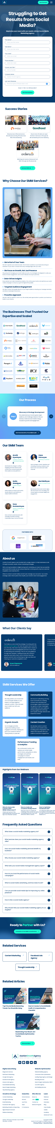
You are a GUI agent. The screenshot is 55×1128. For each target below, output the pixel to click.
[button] (27, 832)
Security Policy (47, 1123)
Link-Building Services (40, 1087)
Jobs (35, 1099)
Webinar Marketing (7, 1112)
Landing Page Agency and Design (43, 1077)
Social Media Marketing (9, 1084)
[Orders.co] (27, 149)
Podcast (46, 1099)
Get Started (43, 2)
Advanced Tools (48, 1115)
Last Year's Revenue (10, 81)
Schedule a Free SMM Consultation (26, 931)
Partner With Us (26, 168)
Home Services (26, 1097)
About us (34, 1097)
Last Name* (8, 46)
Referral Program (36, 1104)
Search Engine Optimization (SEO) (43, 1082)
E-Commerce (25, 1107)
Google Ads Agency (8, 1077)
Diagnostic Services (8, 1072)
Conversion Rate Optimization (43, 1074)
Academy (46, 1112)
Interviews (46, 1102)
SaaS (23, 1104)
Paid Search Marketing (8, 1074)
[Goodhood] (39, 123)
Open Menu (51, 2)
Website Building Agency (41, 1072)
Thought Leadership (8, 1099)
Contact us (35, 1102)
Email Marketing (7, 1102)
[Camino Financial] (16, 123)
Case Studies (47, 1107)
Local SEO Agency (39, 1084)
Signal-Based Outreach (9, 1109)
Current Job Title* (10, 67)
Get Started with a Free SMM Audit (26, 433)
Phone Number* (9, 60)
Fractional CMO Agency (9, 1104)
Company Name (9, 74)
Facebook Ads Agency (8, 1079)
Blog (45, 1104)
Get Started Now (27, 92)
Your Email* (8, 53)
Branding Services (39, 1079)
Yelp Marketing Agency (9, 1090)
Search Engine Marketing (9, 1087)
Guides (45, 1109)
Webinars (46, 1097)
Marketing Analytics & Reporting (11, 1107)
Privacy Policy (38, 1123)
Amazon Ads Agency (8, 1082)
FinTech (24, 1099)
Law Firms (24, 1102)
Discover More (26, 1043)
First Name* (8, 39)
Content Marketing (7, 1097)
